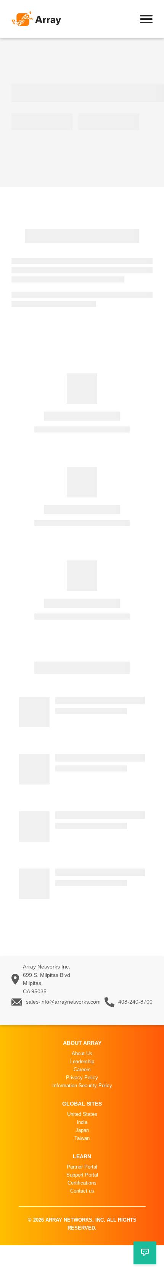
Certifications (82, 1183)
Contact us (82, 1191)
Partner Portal (82, 1167)
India (82, 1122)
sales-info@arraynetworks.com (63, 1002)
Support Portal (82, 1175)
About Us (82, 1053)
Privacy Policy (82, 1077)
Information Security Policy (82, 1085)
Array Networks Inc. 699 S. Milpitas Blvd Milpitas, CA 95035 (46, 979)
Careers (82, 1069)
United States (82, 1114)
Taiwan (82, 1138)
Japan (82, 1130)
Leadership (82, 1061)
